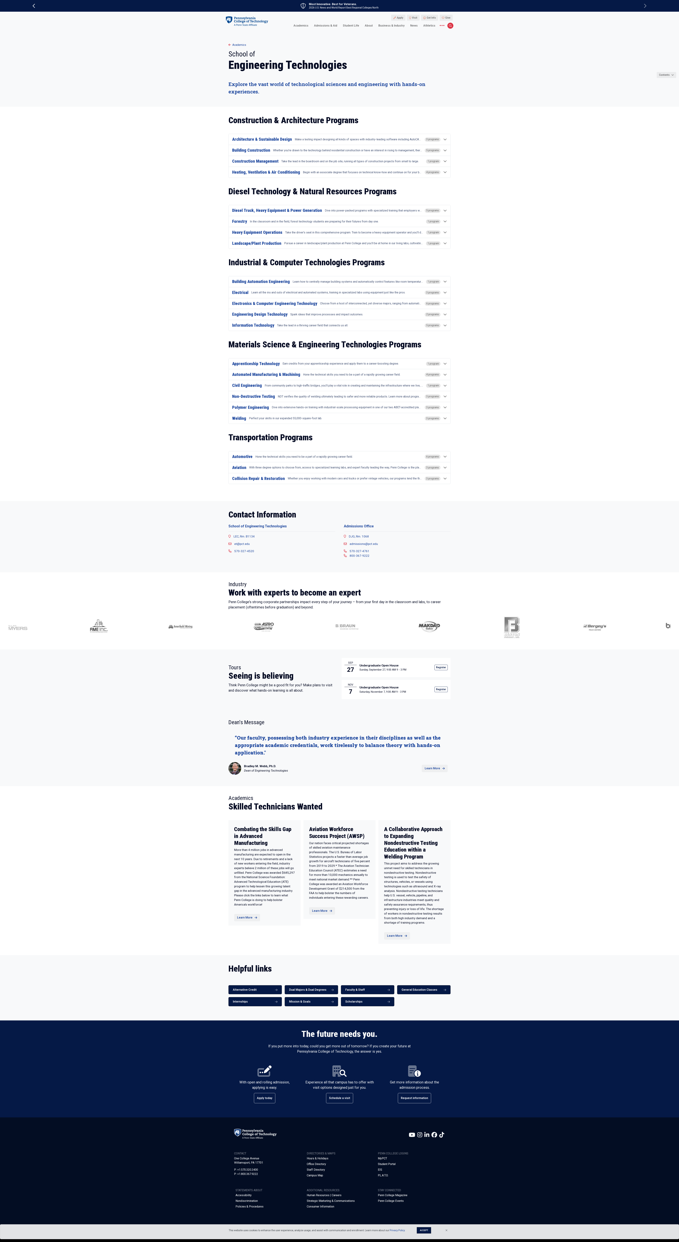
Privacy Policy (397, 1230)
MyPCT (382, 1158)
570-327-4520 (244, 551)
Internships (240, 1001)
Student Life (351, 25)
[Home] (247, 21)
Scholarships (353, 1001)
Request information (414, 1098)
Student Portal (387, 1164)
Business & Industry (391, 25)
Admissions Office (359, 526)
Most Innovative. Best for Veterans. (333, 4)
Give (447, 17)
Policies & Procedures (249, 1206)
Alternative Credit (245, 989)
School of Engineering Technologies (257, 526)
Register (441, 667)
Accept (424, 1230)
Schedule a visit (339, 1098)
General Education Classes (419, 989)
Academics (301, 25)
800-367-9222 (359, 555)
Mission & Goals (300, 1001)
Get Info (431, 17)
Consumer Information (320, 1206)
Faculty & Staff (355, 989)
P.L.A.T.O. (383, 1175)
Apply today (264, 1098)
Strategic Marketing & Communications (331, 1201)
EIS (380, 1169)
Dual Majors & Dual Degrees (307, 989)
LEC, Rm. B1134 (244, 536)
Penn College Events (391, 1201)
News (414, 25)
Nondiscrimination (247, 1201)
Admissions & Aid (325, 25)
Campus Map (315, 1175)
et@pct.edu (242, 544)
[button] (63, 627)
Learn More (432, 768)
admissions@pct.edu (364, 544)
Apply (400, 17)
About (369, 25)
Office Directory (316, 1164)
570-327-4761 (359, 551)
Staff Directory (316, 1169)
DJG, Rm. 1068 (359, 536)
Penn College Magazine (392, 1195)
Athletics (429, 25)
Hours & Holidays (317, 1158)
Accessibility (244, 1195)
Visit (414, 17)
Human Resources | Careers (324, 1195)
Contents (664, 74)
